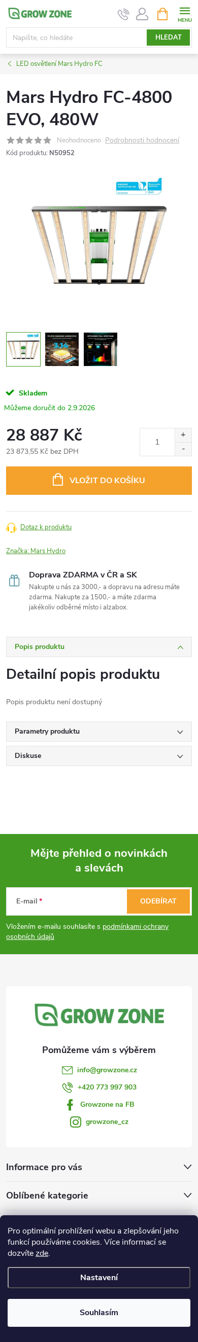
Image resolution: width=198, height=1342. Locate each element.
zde (42, 1253)
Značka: (35, 551)
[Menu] (184, 13)
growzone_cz (107, 1122)
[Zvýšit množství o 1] (183, 435)
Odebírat (158, 901)
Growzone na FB (107, 1104)
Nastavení (99, 1277)
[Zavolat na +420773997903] (123, 14)
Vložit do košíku (107, 480)
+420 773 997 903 (107, 1087)
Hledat (168, 37)
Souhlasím (99, 1312)
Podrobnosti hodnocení (142, 140)
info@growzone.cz (107, 1070)
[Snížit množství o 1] (183, 449)
